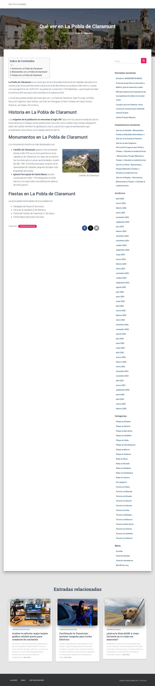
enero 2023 (120, 320)
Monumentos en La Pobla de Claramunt (29, 72)
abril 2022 (120, 353)
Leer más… (27, 657)
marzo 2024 (121, 259)
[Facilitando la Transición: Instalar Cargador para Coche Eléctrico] (77, 612)
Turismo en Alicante (124, 496)
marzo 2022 (121, 357)
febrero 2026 (121, 208)
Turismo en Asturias (124, 506)
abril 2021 (120, 381)
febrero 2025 (121, 231)
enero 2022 (120, 367)
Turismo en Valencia (124, 538)
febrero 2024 (121, 264)
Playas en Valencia (123, 454)
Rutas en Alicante (123, 464)
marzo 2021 (121, 385)
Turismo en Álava (123, 487)
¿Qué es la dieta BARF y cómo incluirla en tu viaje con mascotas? (123, 636)
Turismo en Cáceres (124, 529)
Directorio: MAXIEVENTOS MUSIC (129, 78)
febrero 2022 (121, 362)
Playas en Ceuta (122, 440)
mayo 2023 (120, 301)
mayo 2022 (120, 348)
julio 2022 (120, 339)
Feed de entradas (123, 556)
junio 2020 (120, 395)
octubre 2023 (121, 278)
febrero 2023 (121, 315)
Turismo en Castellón (124, 534)
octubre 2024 (121, 245)
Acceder (119, 551)
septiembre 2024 (122, 250)
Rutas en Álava (122, 459)
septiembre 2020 (122, 390)
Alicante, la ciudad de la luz (135, 151)
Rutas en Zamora (123, 477)
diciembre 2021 (122, 371)
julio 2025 (120, 227)
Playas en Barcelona (124, 431)
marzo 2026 (121, 203)
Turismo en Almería (124, 501)
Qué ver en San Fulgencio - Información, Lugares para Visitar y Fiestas (130, 147)
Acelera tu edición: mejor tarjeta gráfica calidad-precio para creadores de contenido (30, 636)
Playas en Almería (123, 426)
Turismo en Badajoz (124, 515)
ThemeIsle (143, 681)
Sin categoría (121, 482)
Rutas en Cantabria (123, 468)
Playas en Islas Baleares (125, 445)
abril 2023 (120, 306)
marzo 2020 (121, 404)
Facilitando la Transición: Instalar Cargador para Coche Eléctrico (75, 636)
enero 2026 (120, 213)
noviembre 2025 (122, 217)
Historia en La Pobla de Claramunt (27, 68)
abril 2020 (120, 399)
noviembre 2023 (122, 273)
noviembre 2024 (122, 241)
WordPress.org (122, 565)
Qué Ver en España (36, 680)
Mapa (23, 680)
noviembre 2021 (122, 376)
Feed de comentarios (124, 561)
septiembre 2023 (122, 283)
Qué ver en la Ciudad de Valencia (129, 139)
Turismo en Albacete (124, 492)
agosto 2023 (121, 287)
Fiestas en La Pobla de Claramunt (27, 75)
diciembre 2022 (122, 325)
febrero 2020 (121, 409)
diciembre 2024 (122, 236)
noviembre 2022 (122, 329)
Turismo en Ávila (122, 510)
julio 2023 (120, 292)
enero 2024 (120, 269)
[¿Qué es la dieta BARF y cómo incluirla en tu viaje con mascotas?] (125, 612)
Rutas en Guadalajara (124, 473)
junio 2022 (120, 343)
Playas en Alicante (123, 422)
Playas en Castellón (124, 436)
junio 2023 (120, 297)
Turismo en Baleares (124, 520)
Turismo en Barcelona (27, 226)
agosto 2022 (121, 334)
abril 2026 (120, 199)
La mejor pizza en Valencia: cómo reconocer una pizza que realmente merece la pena (130, 109)
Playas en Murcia (123, 450)
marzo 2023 (121, 311)
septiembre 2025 (122, 222)
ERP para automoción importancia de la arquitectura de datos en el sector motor (131, 96)
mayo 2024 (120, 255)
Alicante (13, 680)
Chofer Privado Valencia (125, 117)
